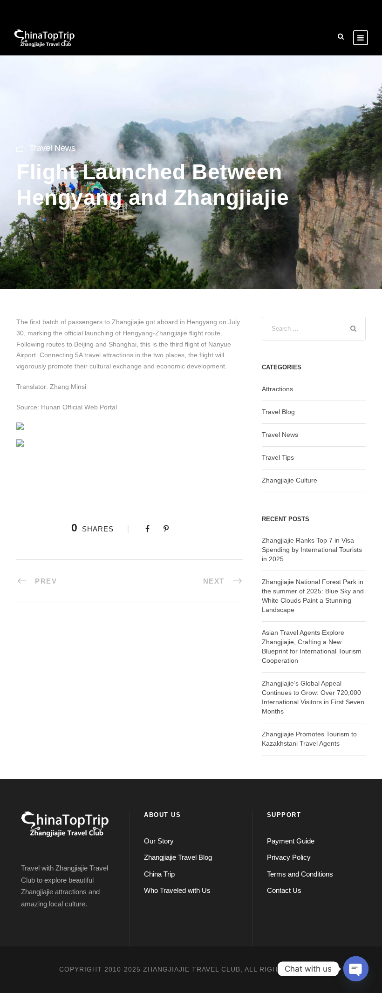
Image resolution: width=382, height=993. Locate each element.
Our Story (159, 841)
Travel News (52, 148)
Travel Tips (278, 457)
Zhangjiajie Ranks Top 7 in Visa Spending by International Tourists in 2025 (312, 550)
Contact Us (284, 890)
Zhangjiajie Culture (289, 480)
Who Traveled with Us (177, 890)
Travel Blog (278, 411)
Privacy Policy (289, 857)
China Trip (159, 874)
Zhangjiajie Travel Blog (178, 857)
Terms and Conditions (300, 874)
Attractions (277, 389)
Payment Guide (290, 841)
